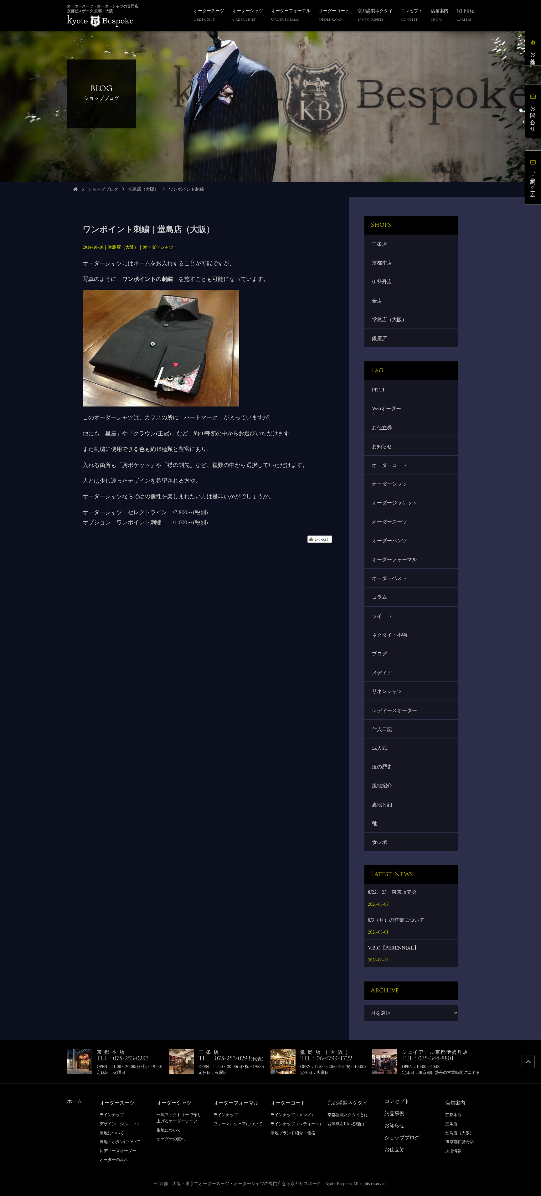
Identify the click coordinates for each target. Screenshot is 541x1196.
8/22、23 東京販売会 (392, 891)
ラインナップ (112, 1114)
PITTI (378, 389)
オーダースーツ (389, 521)
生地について (169, 1130)
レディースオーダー (394, 710)
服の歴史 (382, 766)
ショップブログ (103, 189)
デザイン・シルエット (120, 1123)
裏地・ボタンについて (120, 1141)
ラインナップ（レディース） (296, 1123)
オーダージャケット (394, 502)
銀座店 (379, 338)
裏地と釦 (382, 804)
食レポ (379, 842)
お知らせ (382, 446)
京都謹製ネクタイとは (347, 1114)
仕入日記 (382, 729)
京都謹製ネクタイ (347, 1102)
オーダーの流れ (114, 1159)
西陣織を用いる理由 (345, 1123)
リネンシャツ (387, 691)
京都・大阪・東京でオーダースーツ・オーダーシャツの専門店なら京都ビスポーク (240, 1183)
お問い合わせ (533, 115)
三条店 (379, 244)
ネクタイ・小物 (389, 634)
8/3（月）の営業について (396, 919)
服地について (112, 1133)
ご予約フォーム (533, 182)
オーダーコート (389, 465)
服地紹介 (382, 785)
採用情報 (453, 1150)
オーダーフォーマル (394, 559)
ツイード (382, 616)
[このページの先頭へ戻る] (528, 1061)
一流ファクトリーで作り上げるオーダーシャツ (179, 1118)
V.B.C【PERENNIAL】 (393, 947)
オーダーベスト (389, 578)
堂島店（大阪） (143, 189)
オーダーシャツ (158, 247)
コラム (379, 596)
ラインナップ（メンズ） (292, 1114)
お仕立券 (382, 427)
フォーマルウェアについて (238, 1123)
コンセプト (397, 1101)
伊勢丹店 (382, 281)
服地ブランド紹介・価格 (292, 1133)
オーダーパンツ (389, 540)
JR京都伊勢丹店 (459, 1141)
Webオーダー (386, 408)
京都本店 (382, 262)
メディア (382, 672)
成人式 (379, 747)
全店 (377, 300)
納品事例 (394, 1113)
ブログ (379, 653)
